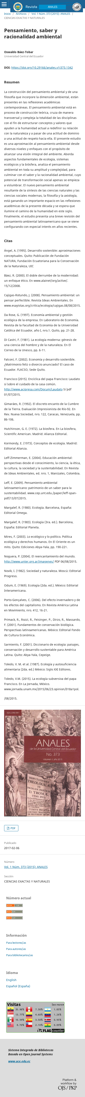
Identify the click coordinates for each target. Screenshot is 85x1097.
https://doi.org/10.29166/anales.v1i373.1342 (42, 67)
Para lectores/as (16, 943)
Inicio (7, 14)
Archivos (21, 14)
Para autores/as (16, 949)
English (11, 980)
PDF (12, 828)
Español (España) (18, 986)
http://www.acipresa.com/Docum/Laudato (33, 389)
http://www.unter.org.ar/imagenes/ (29, 561)
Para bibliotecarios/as (19, 955)
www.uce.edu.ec (19, 1061)
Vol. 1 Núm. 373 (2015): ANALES (51, 14)
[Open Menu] (4, 4)
